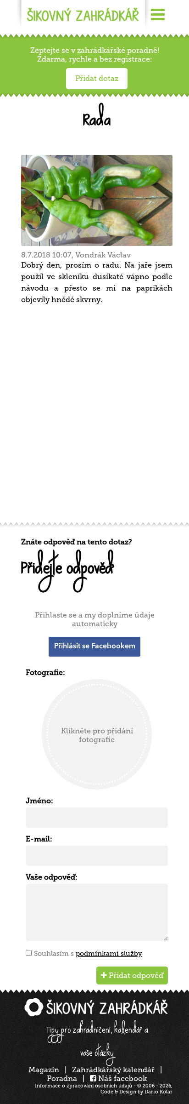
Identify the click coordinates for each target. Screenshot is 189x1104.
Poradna (62, 1078)
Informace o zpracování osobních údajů (83, 1086)
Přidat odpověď (135, 975)
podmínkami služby (109, 954)
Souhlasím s (88, 954)
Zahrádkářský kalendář (113, 1069)
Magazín (43, 1069)
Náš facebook (121, 1078)
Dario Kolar (158, 1092)
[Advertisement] (94, 416)
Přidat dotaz (96, 78)
